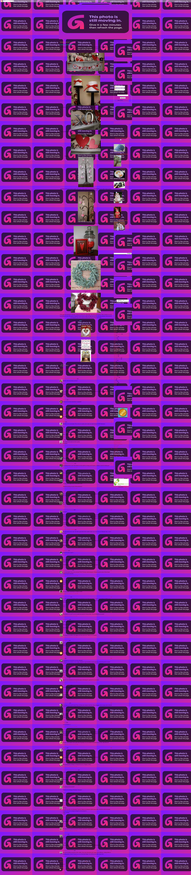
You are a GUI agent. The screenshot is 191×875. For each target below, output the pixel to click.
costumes (115, 339)
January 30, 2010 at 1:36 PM (70, 830)
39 (111, 740)
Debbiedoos (65, 550)
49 (111, 827)
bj (63, 439)
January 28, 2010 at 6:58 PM (70, 823)
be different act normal (118, 441)
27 (111, 633)
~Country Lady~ (66, 414)
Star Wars (115, 373)
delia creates (116, 446)
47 (111, 806)
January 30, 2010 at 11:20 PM (70, 839)
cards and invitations (117, 334)
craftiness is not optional (118, 444)
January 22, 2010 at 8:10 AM (70, 474)
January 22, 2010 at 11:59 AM (70, 593)
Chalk (115, 335)
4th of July (116, 326)
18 (111, 538)
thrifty (115, 378)
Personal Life (116, 364)
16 (111, 510)
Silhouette (115, 370)
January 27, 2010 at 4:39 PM (70, 773)
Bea (64, 470)
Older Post (110, 861)
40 (111, 748)
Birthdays (115, 331)
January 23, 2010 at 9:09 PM (70, 699)
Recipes (115, 366)
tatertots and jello (117, 456)
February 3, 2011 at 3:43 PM (70, 856)
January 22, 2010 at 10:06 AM (70, 506)
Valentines (76, 370)
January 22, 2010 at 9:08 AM (70, 497)
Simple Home (65, 640)
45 (111, 785)
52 (111, 850)
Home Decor (116, 351)
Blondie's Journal (66, 596)
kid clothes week (117, 353)
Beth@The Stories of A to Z (68, 463)
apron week (116, 327)
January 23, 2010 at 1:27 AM (70, 647)
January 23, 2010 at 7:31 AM (70, 665)
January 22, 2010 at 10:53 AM (70, 554)
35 (111, 703)
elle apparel (116, 448)
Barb (64, 421)
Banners (115, 330)
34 (111, 692)
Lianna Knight (66, 619)
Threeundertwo (66, 558)
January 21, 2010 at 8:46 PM (70, 418)
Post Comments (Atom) (70, 864)
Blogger (125, 486)
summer (115, 374)
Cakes (115, 332)
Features (115, 344)
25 (111, 612)
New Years (116, 356)
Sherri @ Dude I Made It (68, 826)
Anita (64, 589)
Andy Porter (65, 612)
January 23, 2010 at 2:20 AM (70, 654)
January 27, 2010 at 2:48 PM (70, 766)
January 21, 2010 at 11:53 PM (70, 460)
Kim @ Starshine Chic (67, 570)
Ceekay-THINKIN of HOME (68, 529)
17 (111, 529)
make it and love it (117, 453)
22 (111, 579)
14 (111, 492)
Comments (118, 89)
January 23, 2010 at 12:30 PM (70, 674)
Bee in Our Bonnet (117, 442)
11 (111, 463)
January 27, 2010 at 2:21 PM (70, 759)
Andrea (64, 692)
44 (111, 777)
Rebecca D (65, 834)
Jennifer (64, 740)
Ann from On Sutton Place (68, 850)
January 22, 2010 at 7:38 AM (70, 467)
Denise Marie (65, 677)
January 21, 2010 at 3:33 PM (70, 411)
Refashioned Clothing (117, 368)
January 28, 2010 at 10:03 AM (70, 802)
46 (111, 798)
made (115, 452)
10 (111, 456)
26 (111, 619)
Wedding (115, 383)
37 (111, 722)
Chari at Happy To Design (68, 509)
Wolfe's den (65, 579)
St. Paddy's (116, 372)
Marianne (65, 651)
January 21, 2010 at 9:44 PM (70, 445)
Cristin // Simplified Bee (68, 448)
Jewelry (115, 352)
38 (111, 730)
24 (111, 597)
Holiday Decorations (69, 370)
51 (111, 843)
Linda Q (64, 668)
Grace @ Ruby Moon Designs (69, 538)
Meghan (64, 747)
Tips (114, 380)
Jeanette (64, 399)
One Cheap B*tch (66, 685)
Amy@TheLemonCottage (68, 712)
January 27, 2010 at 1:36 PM (70, 751)
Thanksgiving (116, 377)
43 (111, 770)
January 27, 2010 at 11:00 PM (70, 794)
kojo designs (116, 450)
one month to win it (117, 359)
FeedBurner (125, 100)
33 (111, 685)
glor (64, 633)
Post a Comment (63, 859)
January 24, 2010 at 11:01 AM (70, 719)
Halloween (116, 347)
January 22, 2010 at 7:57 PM (70, 637)
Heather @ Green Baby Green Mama (70, 770)
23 (111, 589)
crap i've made (116, 445)
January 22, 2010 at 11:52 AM (70, 586)
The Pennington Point (67, 729)
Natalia (64, 722)
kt (63, 843)
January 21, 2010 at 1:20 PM (70, 396)
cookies (115, 338)
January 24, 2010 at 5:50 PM (70, 726)
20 (111, 558)
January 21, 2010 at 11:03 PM (70, 452)
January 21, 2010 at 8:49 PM (70, 429)
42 (111, 762)
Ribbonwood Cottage (67, 389)
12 (111, 471)
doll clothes (116, 340)
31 (111, 669)
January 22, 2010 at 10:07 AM (70, 526)
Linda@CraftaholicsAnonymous (69, 805)
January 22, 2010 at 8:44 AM (70, 488)
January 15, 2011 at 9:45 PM (70, 847)
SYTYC (115, 376)
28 (111, 640)
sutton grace (116, 454)
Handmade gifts (116, 348)
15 (111, 501)
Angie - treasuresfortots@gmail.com (70, 784)
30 (111, 658)
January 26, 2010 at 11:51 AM (70, 744)
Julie (64, 500)
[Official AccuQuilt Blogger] (122, 416)
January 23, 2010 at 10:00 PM (70, 708)
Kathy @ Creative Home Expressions (70, 491)
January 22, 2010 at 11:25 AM (70, 575)
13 (111, 478)
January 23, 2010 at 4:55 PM (70, 689)
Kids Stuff (116, 355)
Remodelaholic (66, 478)
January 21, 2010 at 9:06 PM (70, 436)
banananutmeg (66, 703)
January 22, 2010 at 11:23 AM (70, 566)
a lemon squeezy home (118, 440)
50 (111, 834)
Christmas (115, 336)
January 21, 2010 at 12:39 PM (70, 385)
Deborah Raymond (67, 407)
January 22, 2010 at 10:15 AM (70, 535)
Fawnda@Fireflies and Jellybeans (70, 378)
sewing (115, 369)
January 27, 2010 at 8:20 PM (70, 781)
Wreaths (82, 370)
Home (86, 861)
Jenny (64, 777)
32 (111, 678)
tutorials (115, 381)
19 (111, 550)
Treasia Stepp (65, 456)
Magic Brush (65, 432)
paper (115, 361)
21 (111, 570)
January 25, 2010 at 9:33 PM (70, 737)
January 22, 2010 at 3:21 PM (70, 608)
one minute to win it (117, 357)
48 (111, 819)
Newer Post (62, 861)
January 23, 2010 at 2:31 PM (70, 681)
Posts (117, 86)
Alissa (64, 819)
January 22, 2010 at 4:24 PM (70, 616)
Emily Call (65, 798)
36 (111, 712)
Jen (63, 658)
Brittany (64, 755)
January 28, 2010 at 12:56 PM (70, 816)
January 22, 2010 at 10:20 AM (70, 547)
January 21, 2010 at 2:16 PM (70, 403)
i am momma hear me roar (118, 449)
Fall (114, 343)
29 (111, 651)
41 (111, 755)
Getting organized (117, 345)
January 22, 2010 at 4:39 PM (70, 629)
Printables (115, 365)
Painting (115, 360)
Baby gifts (115, 328)
